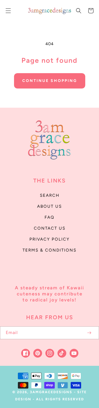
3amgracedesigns (51, 392)
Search (49, 195)
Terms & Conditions (49, 250)
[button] (8, 11)
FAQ (49, 217)
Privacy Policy (49, 239)
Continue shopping (49, 80)
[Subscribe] (89, 332)
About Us (49, 206)
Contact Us (49, 228)
